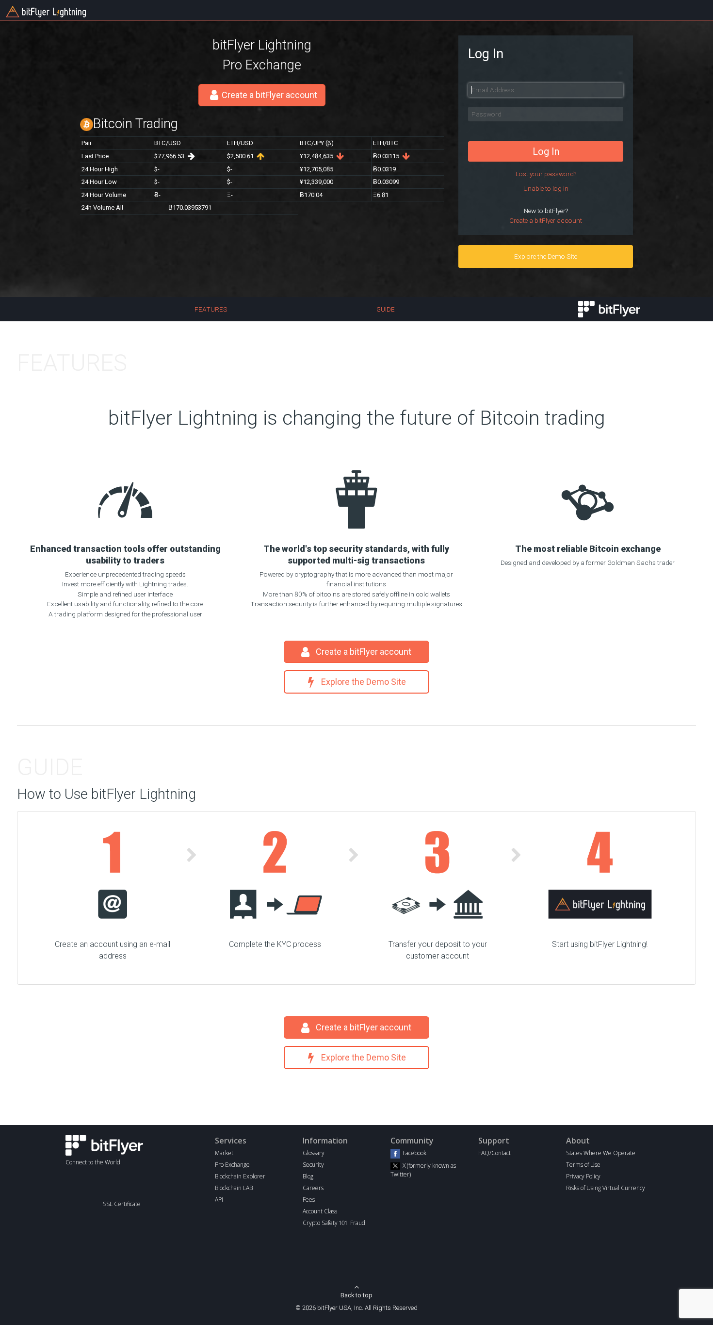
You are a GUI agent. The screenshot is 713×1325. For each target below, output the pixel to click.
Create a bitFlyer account (269, 95)
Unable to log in (545, 188)
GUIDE (385, 309)
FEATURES (210, 309)
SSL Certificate (122, 1204)
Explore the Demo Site (545, 256)
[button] (121, 1187)
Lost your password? (546, 174)
